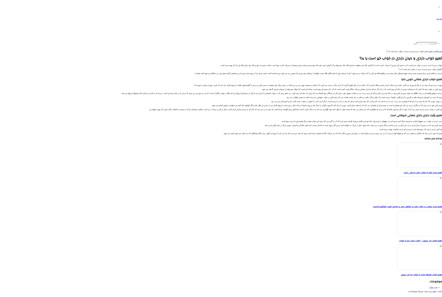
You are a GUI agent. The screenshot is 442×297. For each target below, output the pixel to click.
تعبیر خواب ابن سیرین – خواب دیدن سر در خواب (420, 241)
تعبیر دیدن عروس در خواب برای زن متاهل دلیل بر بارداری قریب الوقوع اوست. (407, 207)
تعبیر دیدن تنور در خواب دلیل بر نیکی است (423, 173)
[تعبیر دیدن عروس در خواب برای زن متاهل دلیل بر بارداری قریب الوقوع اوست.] (419, 201)
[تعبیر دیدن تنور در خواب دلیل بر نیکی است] (419, 167)
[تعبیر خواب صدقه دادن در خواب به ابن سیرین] (419, 269)
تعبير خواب (432, 51)
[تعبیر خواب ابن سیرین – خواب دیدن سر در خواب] (419, 235)
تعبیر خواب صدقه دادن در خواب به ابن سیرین (421, 275)
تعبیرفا (439, 51)
